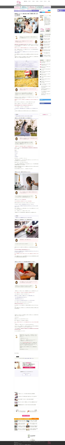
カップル (32, 358)
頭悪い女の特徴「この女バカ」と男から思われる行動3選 (25, 399)
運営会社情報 (15, 442)
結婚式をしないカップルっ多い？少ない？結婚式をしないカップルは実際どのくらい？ (26, 62)
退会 (17, 442)
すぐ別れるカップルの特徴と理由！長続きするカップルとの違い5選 (27, 396)
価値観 (30, 358)
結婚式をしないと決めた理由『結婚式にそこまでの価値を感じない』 (25, 63)
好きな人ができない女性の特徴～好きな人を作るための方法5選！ (32, 412)
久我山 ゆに (26, 358)
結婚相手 (28, 358)
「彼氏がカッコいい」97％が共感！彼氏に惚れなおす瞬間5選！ (26, 393)
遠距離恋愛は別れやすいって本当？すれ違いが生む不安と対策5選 (27, 404)
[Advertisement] (26, 384)
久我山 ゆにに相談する (61, 10)
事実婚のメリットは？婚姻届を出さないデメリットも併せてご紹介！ (24, 217)
